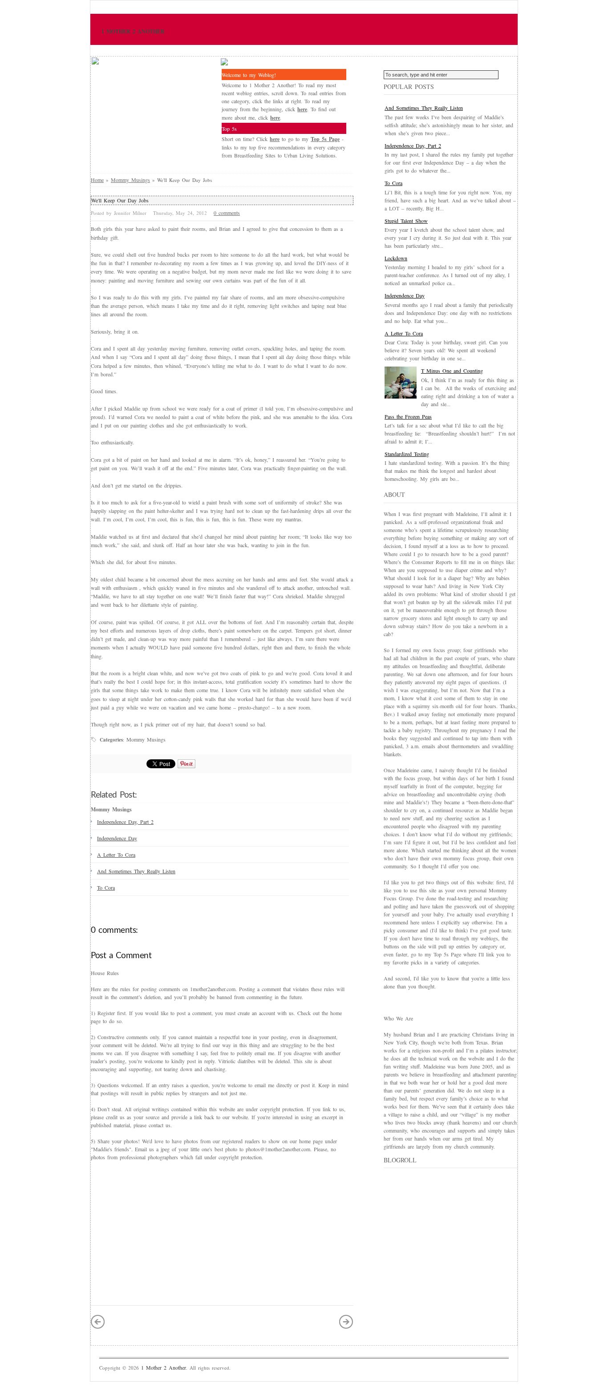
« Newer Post (98, 1321)
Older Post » (346, 1321)
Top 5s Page (325, 139)
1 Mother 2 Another (133, 31)
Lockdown (396, 258)
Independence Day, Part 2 (125, 821)
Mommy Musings (130, 179)
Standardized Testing (407, 453)
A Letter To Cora (116, 854)
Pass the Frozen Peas (408, 416)
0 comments (227, 212)
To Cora (106, 887)
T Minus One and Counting (452, 370)
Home (97, 179)
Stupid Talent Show (406, 220)
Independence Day (117, 838)
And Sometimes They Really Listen (136, 871)
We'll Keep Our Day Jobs (120, 200)
